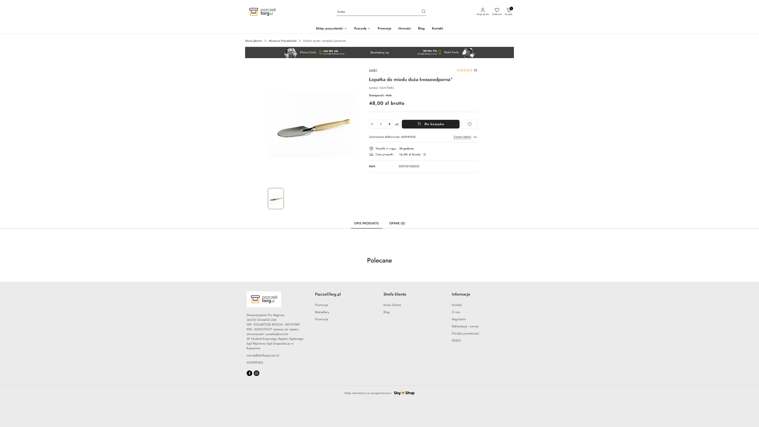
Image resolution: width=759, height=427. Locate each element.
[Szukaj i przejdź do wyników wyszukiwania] (423, 12)
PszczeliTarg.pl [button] (328, 294)
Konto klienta (392, 305)
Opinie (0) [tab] (397, 223)
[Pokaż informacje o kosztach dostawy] (424, 154)
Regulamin (459, 319)
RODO (456, 340)
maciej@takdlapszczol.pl (263, 355)
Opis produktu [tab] (366, 223)
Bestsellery (322, 312)
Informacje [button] (461, 294)
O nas (456, 312)
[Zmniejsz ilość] (372, 124)
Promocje (321, 305)
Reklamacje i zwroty (465, 326)
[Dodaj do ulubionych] (469, 124)
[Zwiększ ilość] (390, 124)
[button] (467, 70)
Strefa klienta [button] (394, 294)
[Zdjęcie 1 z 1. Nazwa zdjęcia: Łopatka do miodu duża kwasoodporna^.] (276, 198)
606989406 (255, 362)
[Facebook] (249, 373)
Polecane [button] (379, 260)
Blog (386, 312)
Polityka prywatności (465, 333)
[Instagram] (256, 373)
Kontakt (457, 305)
